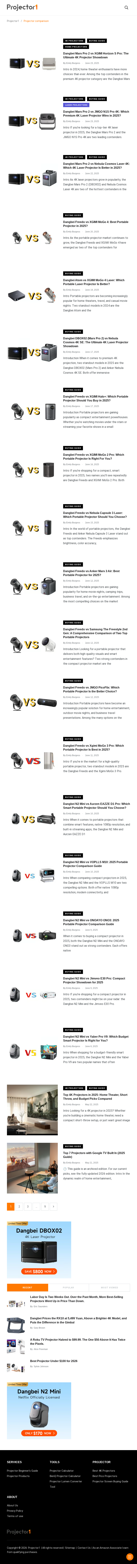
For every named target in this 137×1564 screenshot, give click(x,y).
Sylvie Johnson (41, 1366)
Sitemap (70, 1547)
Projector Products (18, 1476)
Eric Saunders (40, 1306)
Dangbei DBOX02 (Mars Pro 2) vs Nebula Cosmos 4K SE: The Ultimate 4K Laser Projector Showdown (95, 342)
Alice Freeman (41, 1349)
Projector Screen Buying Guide (110, 1481)
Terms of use (15, 1516)
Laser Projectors (76, 105)
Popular (68, 1287)
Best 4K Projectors (104, 1470)
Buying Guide (97, 41)
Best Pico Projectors (105, 1476)
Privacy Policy (15, 1510)
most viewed (109, 1287)
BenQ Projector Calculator (65, 1476)
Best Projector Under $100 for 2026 (53, 1361)
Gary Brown (39, 1328)
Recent (27, 1287)
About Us (12, 1505)
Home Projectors (76, 47)
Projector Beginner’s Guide (22, 1470)
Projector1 (34, 1547)
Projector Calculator (62, 1470)
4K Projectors (74, 41)
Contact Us (84, 1547)
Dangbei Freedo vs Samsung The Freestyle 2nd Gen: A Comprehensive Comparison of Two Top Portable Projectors (95, 633)
